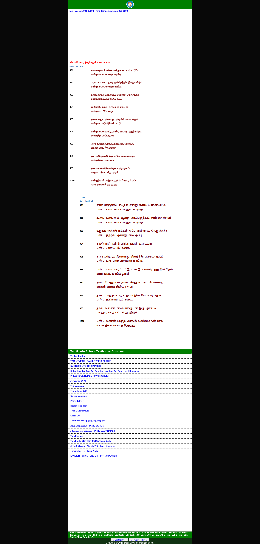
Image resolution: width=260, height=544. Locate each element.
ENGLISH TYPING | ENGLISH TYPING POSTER (93, 456)
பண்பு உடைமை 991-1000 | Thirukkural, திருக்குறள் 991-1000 (98, 11)
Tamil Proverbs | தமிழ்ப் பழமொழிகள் (87, 420)
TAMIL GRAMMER (79, 411)
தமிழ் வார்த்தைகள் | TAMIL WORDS (87, 426)
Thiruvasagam (77, 386)
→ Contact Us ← (119, 540)
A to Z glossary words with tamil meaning (92, 446)
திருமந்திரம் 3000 (78, 381)
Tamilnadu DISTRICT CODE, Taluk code (90, 441)
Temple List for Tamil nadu (84, 451)
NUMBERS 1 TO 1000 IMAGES (85, 366)
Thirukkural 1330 (79, 391)
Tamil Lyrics (76, 436)
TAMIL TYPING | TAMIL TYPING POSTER (90, 361)
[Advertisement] (130, 35)
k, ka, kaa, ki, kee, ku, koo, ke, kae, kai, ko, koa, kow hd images (104, 371)
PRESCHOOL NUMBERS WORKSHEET (89, 376)
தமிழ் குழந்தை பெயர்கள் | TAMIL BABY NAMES (92, 431)
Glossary (75, 415)
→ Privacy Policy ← (139, 540)
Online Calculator (79, 396)
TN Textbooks (77, 356)
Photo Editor (76, 401)
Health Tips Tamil (79, 406)
